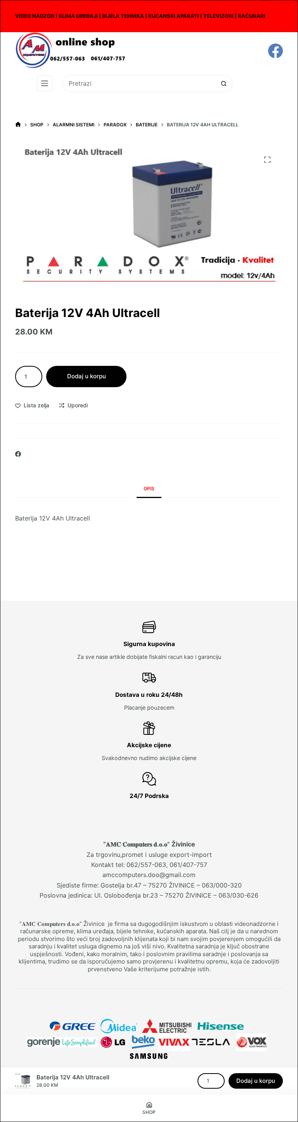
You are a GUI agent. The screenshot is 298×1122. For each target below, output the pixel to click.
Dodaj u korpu (86, 376)
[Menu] (44, 83)
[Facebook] (275, 50)
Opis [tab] (149, 488)
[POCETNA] (18, 125)
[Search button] (224, 83)
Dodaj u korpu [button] (255, 1080)
